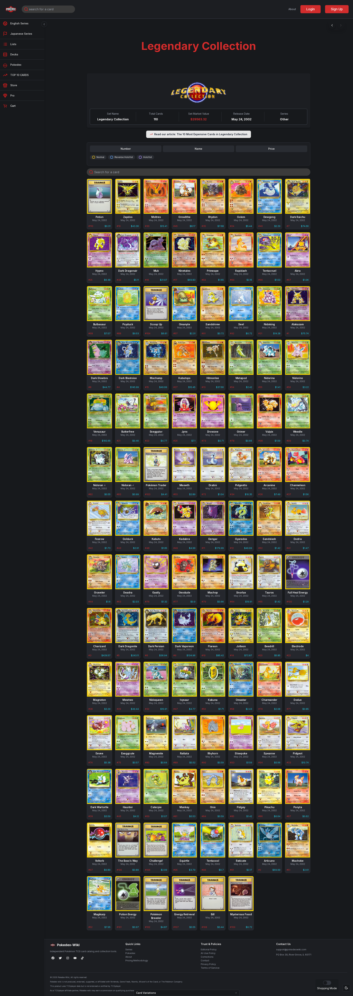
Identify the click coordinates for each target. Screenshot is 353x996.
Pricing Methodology (136, 960)
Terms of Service (210, 967)
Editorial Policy (209, 949)
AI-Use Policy (208, 953)
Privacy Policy (208, 964)
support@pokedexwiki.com (291, 949)
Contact (205, 960)
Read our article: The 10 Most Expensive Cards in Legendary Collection (200, 134)
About (292, 9)
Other (284, 119)
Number (126, 148)
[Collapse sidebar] (44, 24)
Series (128, 949)
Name (198, 148)
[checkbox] (93, 157)
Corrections (207, 956)
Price (271, 148)
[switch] (327, 983)
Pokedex (130, 953)
